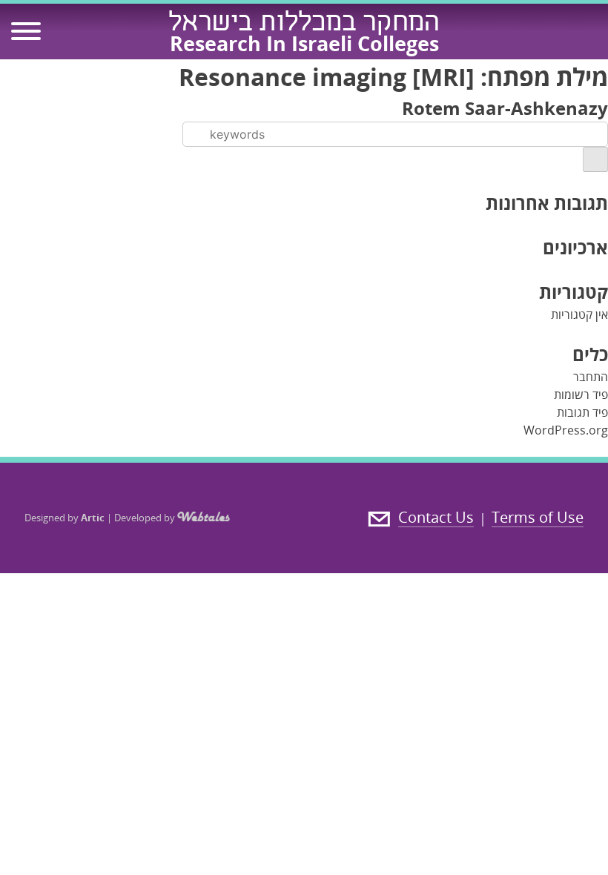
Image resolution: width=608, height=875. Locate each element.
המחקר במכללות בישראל (304, 24)
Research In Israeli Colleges (304, 43)
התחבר (590, 377)
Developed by (145, 517)
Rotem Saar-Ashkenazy (505, 108)
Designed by (64, 517)
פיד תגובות (582, 412)
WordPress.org (565, 430)
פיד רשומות (581, 394)
